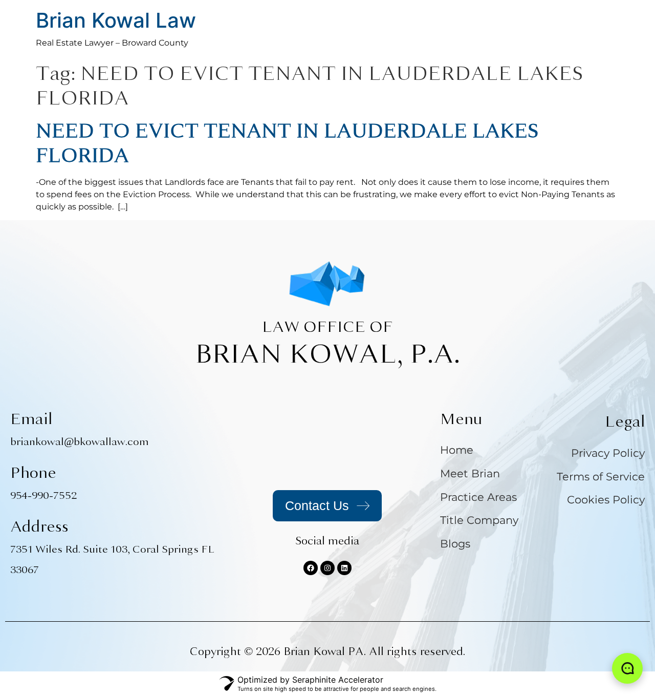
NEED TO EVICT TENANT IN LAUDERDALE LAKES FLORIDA (287, 143)
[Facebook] (310, 568)
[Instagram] (327, 568)
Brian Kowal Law (116, 20)
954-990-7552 (43, 495)
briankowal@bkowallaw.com (79, 442)
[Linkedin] (344, 568)
